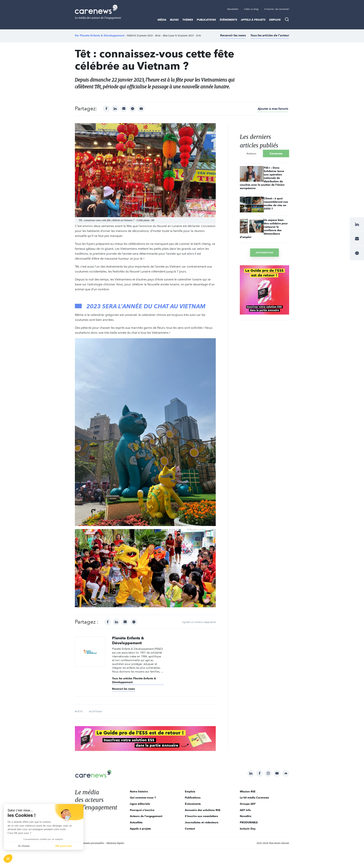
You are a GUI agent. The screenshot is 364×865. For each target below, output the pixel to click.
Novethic (245, 816)
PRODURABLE (249, 822)
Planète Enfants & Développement (102, 35)
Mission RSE (248, 791)
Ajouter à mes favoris (273, 108)
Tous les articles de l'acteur (269, 35)
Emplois (275, 19)
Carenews (276, 153)
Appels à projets (253, 19)
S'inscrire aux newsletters (201, 816)
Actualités (136, 822)
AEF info (245, 810)
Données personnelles (93, 843)
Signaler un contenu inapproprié (199, 622)
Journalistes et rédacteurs (201, 822)
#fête (79, 711)
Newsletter (232, 9)
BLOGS (174, 19)
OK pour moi (63, 845)
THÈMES (187, 19)
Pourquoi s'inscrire (142, 810)
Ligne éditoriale (140, 803)
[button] (8, 858)
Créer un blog (251, 9)
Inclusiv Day (248, 828)
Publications (206, 19)
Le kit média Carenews (254, 797)
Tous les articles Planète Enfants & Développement (134, 680)
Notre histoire (139, 791)
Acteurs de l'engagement (146, 816)
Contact (190, 828)
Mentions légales (115, 843)
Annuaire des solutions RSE (202, 810)
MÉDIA (162, 19)
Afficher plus (264, 252)
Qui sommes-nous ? (143, 797)
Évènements (228, 19)
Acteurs (251, 153)
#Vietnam (95, 711)
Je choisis (24, 845)
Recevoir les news (233, 35)
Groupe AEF (248, 803)
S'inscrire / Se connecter (276, 9)
